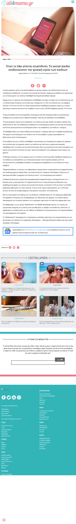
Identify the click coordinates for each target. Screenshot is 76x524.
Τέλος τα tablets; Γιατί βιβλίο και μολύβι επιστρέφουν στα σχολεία (18, 322)
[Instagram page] (19, 397)
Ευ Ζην (3, 449)
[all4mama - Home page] (17, 3)
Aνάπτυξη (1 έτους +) (7, 425)
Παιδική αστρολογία (44, 442)
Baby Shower (4, 465)
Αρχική (4, 59)
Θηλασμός (42, 415)
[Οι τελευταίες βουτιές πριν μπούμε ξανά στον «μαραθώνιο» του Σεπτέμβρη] (57, 273)
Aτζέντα (41, 432)
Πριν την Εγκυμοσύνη (45, 394)
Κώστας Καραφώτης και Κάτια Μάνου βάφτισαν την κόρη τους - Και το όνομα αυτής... (56, 322)
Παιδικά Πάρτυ (5, 459)
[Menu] (73, 1)
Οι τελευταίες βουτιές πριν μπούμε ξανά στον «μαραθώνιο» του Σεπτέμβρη (54, 289)
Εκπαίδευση (4, 434)
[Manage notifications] (4, 519)
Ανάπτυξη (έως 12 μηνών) (46, 411)
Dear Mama (42, 449)
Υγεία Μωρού (43, 413)
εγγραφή (60, 359)
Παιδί (9, 59)
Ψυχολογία (42, 400)
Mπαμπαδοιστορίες (44, 438)
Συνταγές (42, 430)
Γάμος (3, 463)
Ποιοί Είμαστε (5, 411)
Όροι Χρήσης (5, 413)
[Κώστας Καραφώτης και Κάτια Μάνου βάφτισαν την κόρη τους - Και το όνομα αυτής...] (57, 306)
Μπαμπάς (3, 444)
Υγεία (40, 398)
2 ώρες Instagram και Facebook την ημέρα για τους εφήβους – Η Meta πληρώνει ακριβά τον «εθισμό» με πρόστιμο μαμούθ (18, 289)
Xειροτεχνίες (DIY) (6, 457)
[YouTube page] (14, 397)
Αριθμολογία (42, 444)
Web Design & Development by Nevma (11, 419)
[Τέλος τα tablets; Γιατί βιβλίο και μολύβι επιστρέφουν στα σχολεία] (19, 306)
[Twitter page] (8, 397)
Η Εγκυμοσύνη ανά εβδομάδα (47, 396)
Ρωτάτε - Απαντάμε (6, 474)
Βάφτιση (3, 467)
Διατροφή (42, 402)
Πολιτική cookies (6, 415)
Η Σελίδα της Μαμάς (44, 440)
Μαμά (2, 442)
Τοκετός (41, 404)
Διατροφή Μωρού (44, 417)
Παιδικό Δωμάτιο (6, 455)
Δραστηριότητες (43, 419)
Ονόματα (41, 447)
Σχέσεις (3, 447)
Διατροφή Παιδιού (6, 430)
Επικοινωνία (5, 409)
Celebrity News (43, 427)
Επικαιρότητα (43, 425)
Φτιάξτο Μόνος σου (6, 461)
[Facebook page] (3, 397)
